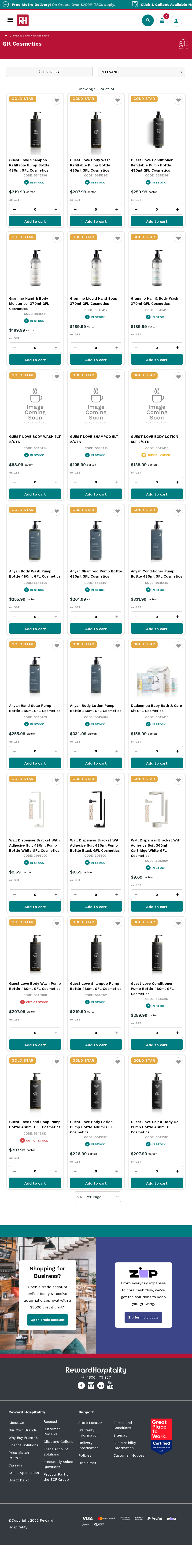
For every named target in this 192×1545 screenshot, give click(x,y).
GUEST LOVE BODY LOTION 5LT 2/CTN (154, 439)
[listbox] (141, 72)
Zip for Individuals (143, 1317)
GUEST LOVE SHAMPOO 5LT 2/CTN (94, 439)
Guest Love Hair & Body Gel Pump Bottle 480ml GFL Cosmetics (155, 1127)
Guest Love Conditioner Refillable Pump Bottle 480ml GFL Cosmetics (152, 165)
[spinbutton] (35, 209)
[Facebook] (82, 1386)
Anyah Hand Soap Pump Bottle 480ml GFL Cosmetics (34, 708)
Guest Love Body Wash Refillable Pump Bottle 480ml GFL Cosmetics (90, 165)
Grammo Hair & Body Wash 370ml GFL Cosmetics (154, 301)
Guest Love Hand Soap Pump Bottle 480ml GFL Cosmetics (35, 1124)
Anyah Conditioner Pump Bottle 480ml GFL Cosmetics (156, 573)
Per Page (93, 1197)
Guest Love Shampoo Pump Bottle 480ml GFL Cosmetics (95, 986)
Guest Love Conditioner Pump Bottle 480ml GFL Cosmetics (152, 988)
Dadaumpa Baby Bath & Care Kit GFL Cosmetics (156, 708)
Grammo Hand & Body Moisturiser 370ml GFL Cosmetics (29, 303)
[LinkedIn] (101, 1386)
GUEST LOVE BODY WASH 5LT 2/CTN (35, 439)
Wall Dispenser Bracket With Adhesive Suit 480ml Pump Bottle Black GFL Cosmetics (95, 845)
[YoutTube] (110, 1386)
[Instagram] (91, 1386)
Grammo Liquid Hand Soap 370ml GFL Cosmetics (93, 301)
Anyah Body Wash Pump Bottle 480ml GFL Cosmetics (34, 573)
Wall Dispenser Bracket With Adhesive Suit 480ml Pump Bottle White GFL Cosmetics (34, 845)
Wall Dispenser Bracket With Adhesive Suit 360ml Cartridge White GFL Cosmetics (156, 848)
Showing (96, 89)
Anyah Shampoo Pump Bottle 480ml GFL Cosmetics (96, 573)
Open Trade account (47, 1320)
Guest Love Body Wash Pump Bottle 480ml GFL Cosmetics (35, 986)
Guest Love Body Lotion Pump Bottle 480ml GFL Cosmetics (91, 1127)
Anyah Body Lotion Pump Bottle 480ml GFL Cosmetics (95, 708)
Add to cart (35, 221)
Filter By (51, 72)
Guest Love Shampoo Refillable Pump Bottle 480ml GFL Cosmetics (29, 165)
